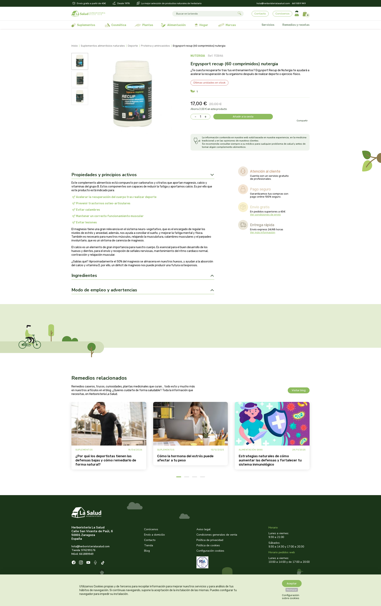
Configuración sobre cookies (290, 597)
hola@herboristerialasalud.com (273, 3)
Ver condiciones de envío (265, 214)
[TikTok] (103, 563)
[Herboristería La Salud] (88, 14)
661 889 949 (299, 3)
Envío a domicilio (154, 535)
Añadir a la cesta (243, 116)
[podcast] (95, 563)
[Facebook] (73, 563)
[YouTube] (88, 563)
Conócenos (282, 13)
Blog (147, 551)
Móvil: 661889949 (82, 554)
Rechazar (292, 590)
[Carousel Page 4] (202, 476)
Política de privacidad (209, 540)
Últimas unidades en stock (209, 82)
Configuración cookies (210, 550)
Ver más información (262, 232)
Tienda (148, 545)
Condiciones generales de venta (216, 535)
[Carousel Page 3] (194, 476)
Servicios (268, 25)
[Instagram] (81, 563)
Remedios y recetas (296, 25)
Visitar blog (299, 390)
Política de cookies (208, 545)
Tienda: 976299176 (83, 550)
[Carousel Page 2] (186, 476)
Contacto (260, 13)
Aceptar (292, 583)
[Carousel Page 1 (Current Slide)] (178, 476)
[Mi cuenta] (296, 13)
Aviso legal (203, 529)
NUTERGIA (197, 56)
